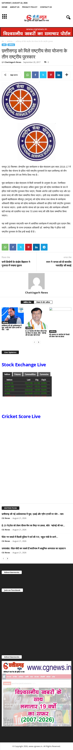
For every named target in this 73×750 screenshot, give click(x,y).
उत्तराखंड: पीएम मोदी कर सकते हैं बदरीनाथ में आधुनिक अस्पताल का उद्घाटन (34, 548)
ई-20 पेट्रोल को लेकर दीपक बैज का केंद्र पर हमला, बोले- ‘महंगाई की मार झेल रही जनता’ (36, 333)
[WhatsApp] (27, 74)
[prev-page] (34, 342)
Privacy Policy (29, 7)
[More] (66, 74)
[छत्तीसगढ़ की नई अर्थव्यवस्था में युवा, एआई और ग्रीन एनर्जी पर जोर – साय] (13, 315)
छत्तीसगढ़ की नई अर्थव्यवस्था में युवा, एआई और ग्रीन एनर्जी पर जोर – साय (12, 327)
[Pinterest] (51, 74)
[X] (43, 74)
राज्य (4, 45)
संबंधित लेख (27, 302)
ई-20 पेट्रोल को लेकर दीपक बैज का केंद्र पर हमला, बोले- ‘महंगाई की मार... (33, 525)
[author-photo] (36, 281)
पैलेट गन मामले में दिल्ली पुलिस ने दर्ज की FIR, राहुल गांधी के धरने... (30, 536)
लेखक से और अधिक (43, 302)
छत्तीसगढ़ (9, 41)
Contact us (46, 7)
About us (14, 7)
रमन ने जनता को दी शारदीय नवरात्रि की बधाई (58, 263)
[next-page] (38, 342)
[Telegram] (44, 247)
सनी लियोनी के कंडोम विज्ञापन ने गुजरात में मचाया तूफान (16, 263)
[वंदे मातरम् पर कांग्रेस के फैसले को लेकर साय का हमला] (60, 320)
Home (4, 7)
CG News (6, 518)
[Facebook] (35, 74)
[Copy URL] (52, 247)
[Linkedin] (58, 74)
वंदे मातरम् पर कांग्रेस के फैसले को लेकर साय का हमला (59, 335)
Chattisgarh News (13, 62)
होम (3, 41)
